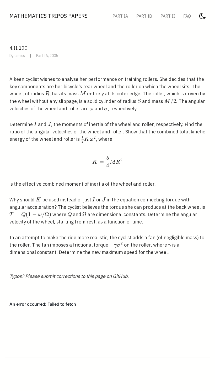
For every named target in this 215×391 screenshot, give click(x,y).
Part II (167, 16)
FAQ (187, 16)
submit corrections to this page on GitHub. (85, 276)
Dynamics (17, 55)
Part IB (144, 16)
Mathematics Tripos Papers (48, 15)
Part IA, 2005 (47, 55)
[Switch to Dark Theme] (202, 17)
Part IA (120, 16)
